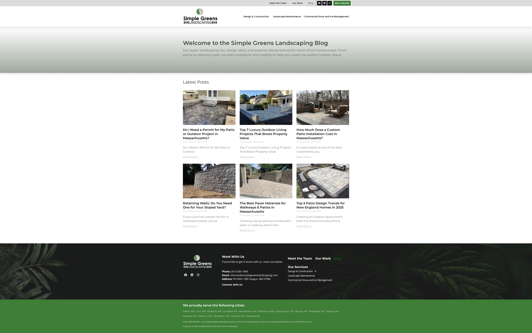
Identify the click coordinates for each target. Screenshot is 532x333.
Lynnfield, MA (230, 311)
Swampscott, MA (284, 311)
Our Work (297, 3)
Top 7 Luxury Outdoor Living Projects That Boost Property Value (263, 134)
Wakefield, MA (316, 311)
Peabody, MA (214, 311)
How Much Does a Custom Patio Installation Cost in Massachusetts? (318, 134)
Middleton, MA (266, 311)
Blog (310, 3)
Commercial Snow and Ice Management (326, 16)
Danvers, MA (238, 316)
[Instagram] (329, 3)
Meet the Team (278, 3)
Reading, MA (190, 316)
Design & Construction (256, 16)
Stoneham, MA (221, 316)
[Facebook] (319, 3)
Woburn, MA (205, 316)
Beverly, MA (301, 311)
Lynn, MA (201, 311)
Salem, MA (188, 311)
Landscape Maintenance (287, 16)
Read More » (190, 156)
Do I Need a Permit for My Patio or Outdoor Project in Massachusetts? (209, 134)
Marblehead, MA (248, 311)
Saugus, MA (332, 311)
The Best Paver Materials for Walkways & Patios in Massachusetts (263, 207)
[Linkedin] (324, 3)
